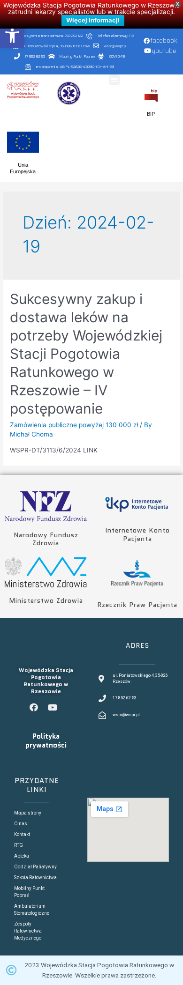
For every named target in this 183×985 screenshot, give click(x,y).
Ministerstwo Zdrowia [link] (46, 600)
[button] (114, 79)
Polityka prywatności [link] (46, 740)
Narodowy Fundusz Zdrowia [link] (46, 539)
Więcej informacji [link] (93, 20)
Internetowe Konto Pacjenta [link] (137, 534)
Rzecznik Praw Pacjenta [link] (137, 604)
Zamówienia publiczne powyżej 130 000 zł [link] (74, 425)
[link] (12, 35)
